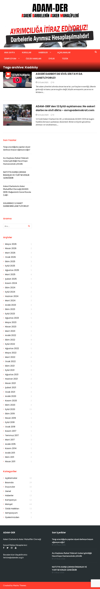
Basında (10, 124)
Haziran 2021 (11, 378)
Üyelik (52, 58)
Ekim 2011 (9, 457)
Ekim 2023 (10, 309)
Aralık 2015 (10, 444)
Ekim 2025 (10, 261)
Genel (8, 491)
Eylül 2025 (10, 265)
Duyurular (10, 486)
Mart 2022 (10, 357)
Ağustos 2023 (12, 318)
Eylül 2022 (10, 344)
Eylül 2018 (10, 422)
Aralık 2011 (10, 452)
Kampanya (10, 500)
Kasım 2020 (11, 400)
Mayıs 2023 (10, 322)
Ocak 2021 (10, 392)
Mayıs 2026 (11, 244)
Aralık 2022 (10, 335)
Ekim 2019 (10, 413)
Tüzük (65, 58)
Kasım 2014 (11, 448)
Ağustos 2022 (12, 348)
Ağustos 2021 (11, 374)
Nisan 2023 (10, 326)
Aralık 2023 (10, 305)
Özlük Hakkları (33, 58)
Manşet (9, 504)
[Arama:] (17, 226)
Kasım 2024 (11, 283)
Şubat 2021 (10, 387)
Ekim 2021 (10, 365)
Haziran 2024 (11, 296)
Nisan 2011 (10, 461)
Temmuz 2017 (12, 435)
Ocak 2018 (10, 426)
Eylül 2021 (9, 370)
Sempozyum (10, 58)
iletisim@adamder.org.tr (13, 557)
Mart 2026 (10, 252)
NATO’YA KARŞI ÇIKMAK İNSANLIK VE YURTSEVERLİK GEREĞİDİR (16, 175)
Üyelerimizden (12, 517)
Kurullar (26, 52)
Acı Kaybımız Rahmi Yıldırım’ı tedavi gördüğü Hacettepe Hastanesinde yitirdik (16, 161)
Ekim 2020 (10, 405)
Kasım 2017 (10, 431)
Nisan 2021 (10, 383)
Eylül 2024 (10, 291)
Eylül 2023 (10, 313)
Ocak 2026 (10, 257)
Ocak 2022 (10, 361)
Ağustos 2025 (12, 270)
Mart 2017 (10, 439)
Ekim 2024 (10, 287)
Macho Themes (19, 585)
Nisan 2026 (10, 248)
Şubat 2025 (11, 278)
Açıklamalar (63, 52)
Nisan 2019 (10, 418)
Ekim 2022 (10, 339)
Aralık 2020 (10, 396)
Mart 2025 (10, 274)
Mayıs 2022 (10, 352)
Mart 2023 (10, 331)
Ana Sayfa (9, 52)
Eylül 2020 (10, 409)
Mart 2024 (10, 300)
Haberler (43, 52)
